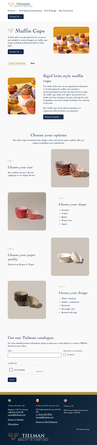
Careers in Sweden (16, 419)
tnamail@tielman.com (45, 417)
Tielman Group (84, 429)
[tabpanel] (48, 96)
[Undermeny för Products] (16, 10)
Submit (12, 379)
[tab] (17, 63)
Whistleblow (13, 424)
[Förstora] (86, 30)
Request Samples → (53, 116)
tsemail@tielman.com (17, 414)
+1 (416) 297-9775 (44, 414)
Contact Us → (16, 16)
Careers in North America (46, 421)
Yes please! (70, 354)
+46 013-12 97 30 (15, 412)
